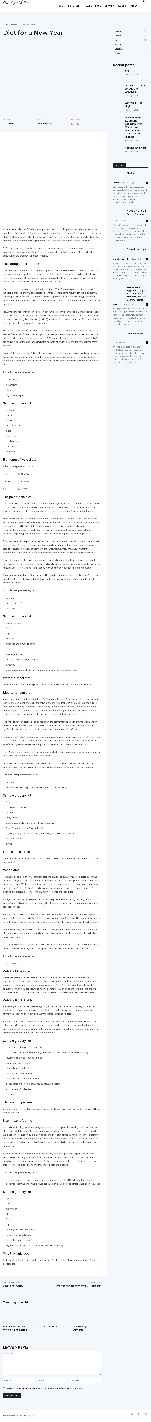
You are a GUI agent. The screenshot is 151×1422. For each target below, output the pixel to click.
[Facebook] (24, 142)
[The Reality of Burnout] (86, 1315)
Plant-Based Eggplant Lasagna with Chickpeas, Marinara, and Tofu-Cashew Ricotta (133, 127)
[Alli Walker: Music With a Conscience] (17, 1315)
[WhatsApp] (44, 142)
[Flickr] (125, 1415)
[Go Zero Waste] (52, 1315)
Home (61, 6)
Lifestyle (74, 6)
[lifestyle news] (16, 2)
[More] (51, 142)
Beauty (109, 6)
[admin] (5, 123)
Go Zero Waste (47, 1326)
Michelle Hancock (120, 259)
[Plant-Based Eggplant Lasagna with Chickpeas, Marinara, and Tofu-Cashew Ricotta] (117, 120)
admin (10, 124)
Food (98, 6)
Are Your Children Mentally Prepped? (78, 1285)
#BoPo (129, 71)
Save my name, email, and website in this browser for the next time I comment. (45, 1388)
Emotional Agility (13, 1285)
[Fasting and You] (117, 150)
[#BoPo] (117, 74)
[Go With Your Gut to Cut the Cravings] (117, 88)
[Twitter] (31, 142)
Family (133, 6)
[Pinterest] (38, 142)
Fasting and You (135, 147)
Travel (87, 6)
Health (121, 6)
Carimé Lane (118, 183)
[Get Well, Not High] (117, 105)
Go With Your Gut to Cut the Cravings (136, 88)
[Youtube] (145, 1415)
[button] (144, 1)
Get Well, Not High (136, 249)
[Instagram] (132, 1415)
